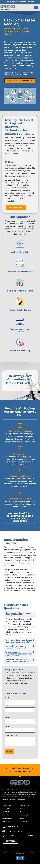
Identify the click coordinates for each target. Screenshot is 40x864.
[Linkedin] (22, 858)
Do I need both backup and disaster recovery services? (15, 647)
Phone (7, 717)
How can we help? (11, 735)
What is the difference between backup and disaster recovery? (17, 660)
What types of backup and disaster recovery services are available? (18, 641)
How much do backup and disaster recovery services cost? (18, 614)
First (6, 706)
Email (7, 726)
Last (6, 713)
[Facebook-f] (18, 858)
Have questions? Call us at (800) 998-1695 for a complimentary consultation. (20, 517)
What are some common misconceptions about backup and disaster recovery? (18, 654)
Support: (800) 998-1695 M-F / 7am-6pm (20, 2)
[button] (36, 7)
